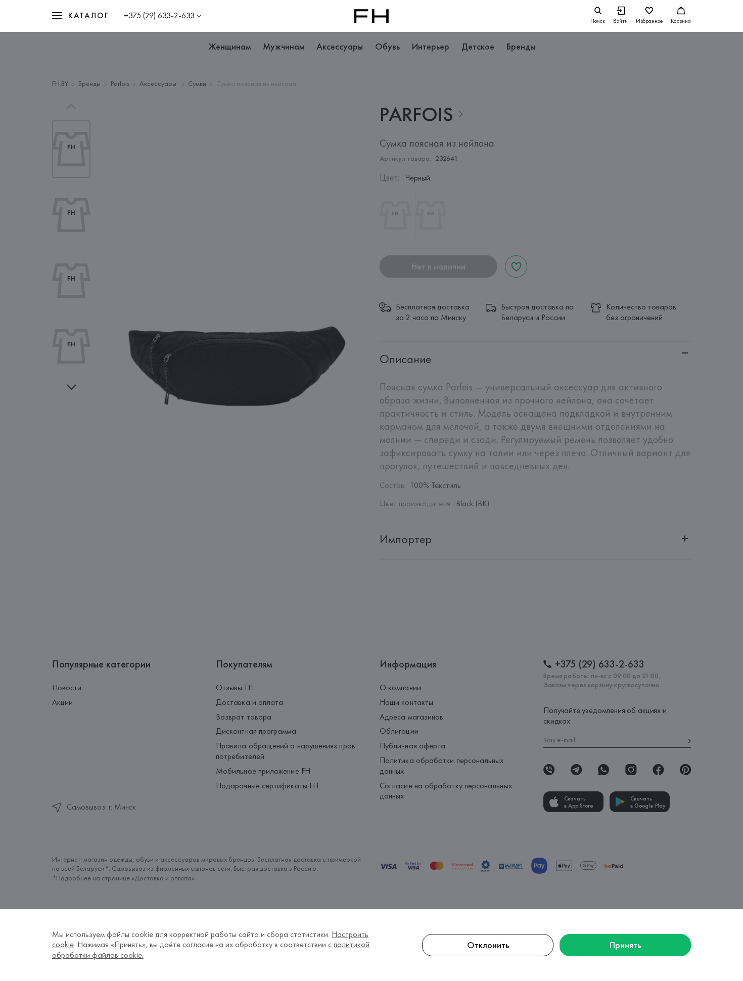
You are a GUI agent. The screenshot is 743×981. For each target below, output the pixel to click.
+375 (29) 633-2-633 (159, 15)
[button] (80, 16)
